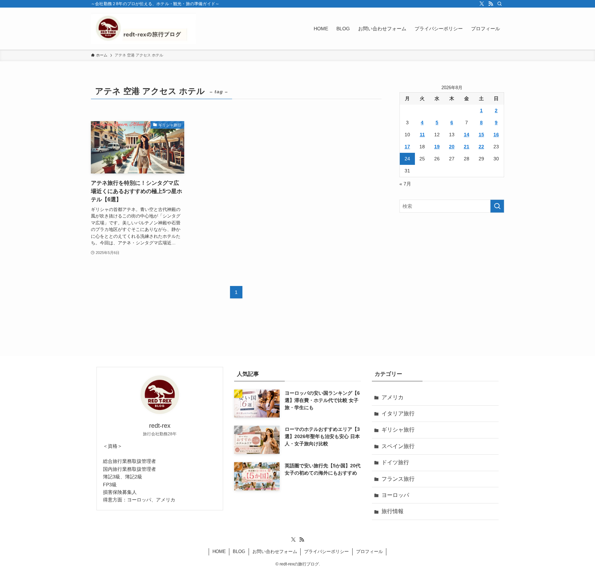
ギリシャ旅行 (398, 430)
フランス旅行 (398, 479)
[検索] (499, 4)
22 (481, 146)
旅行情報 (393, 511)
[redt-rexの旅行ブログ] (143, 28)
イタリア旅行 (398, 413)
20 (452, 146)
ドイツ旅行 (395, 462)
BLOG (239, 551)
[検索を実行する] (497, 206)
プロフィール (369, 551)
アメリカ (393, 397)
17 (407, 146)
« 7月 (405, 184)
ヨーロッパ (395, 495)
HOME (219, 551)
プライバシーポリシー (326, 551)
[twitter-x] (481, 4)
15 (481, 134)
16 (496, 134)
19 (437, 146)
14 (466, 134)
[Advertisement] (451, 268)
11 (422, 134)
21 (466, 146)
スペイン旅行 (398, 446)
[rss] (490, 4)
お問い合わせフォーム (274, 551)
